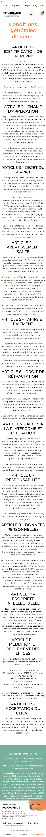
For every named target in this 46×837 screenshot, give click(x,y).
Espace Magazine (11, 5)
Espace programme (34, 5)
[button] (31, 14)
